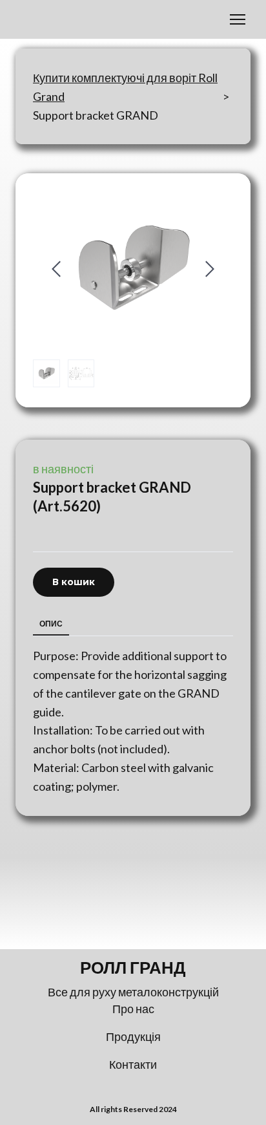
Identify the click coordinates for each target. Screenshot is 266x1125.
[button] (73, 582)
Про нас (133, 1009)
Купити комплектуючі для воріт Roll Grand (125, 86)
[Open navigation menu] (238, 19)
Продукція (133, 1036)
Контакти (133, 1064)
